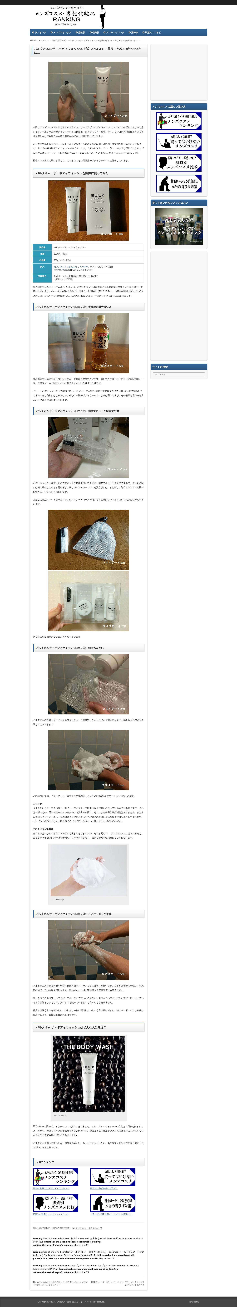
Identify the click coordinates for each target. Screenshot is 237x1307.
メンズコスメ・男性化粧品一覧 (88, 1228)
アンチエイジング (115, 32)
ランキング (40, 32)
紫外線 (134, 32)
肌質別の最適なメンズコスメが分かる (51, 1214)
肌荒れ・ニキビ (153, 32)
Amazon (84, 266)
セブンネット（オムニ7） (66, 266)
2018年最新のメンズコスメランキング (51, 1188)
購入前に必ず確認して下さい (104, 1188)
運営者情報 (194, 1302)
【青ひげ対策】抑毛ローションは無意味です (111, 1214)
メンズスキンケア (62, 32)
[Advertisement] (179, 73)
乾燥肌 (95, 32)
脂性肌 (81, 32)
